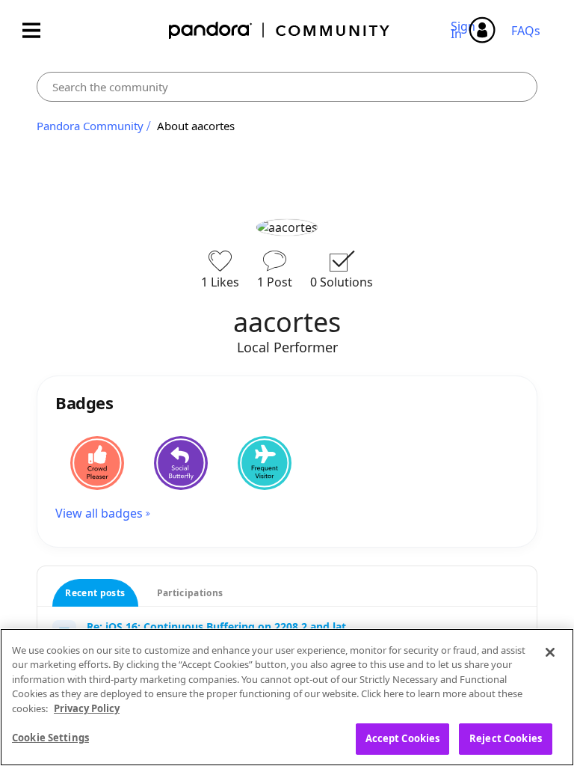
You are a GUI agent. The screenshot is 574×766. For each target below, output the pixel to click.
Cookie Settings (50, 737)
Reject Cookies (505, 738)
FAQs (525, 30)
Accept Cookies (402, 738)
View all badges (99, 513)
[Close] (550, 652)
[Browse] (38, 30)
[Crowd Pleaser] (97, 463)
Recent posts (95, 592)
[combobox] (287, 87)
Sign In (465, 30)
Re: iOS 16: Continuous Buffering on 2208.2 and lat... (221, 626)
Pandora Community (280, 30)
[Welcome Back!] (264, 463)
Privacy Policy (87, 708)
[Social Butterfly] (181, 463)
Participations (190, 592)
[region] (287, 697)
